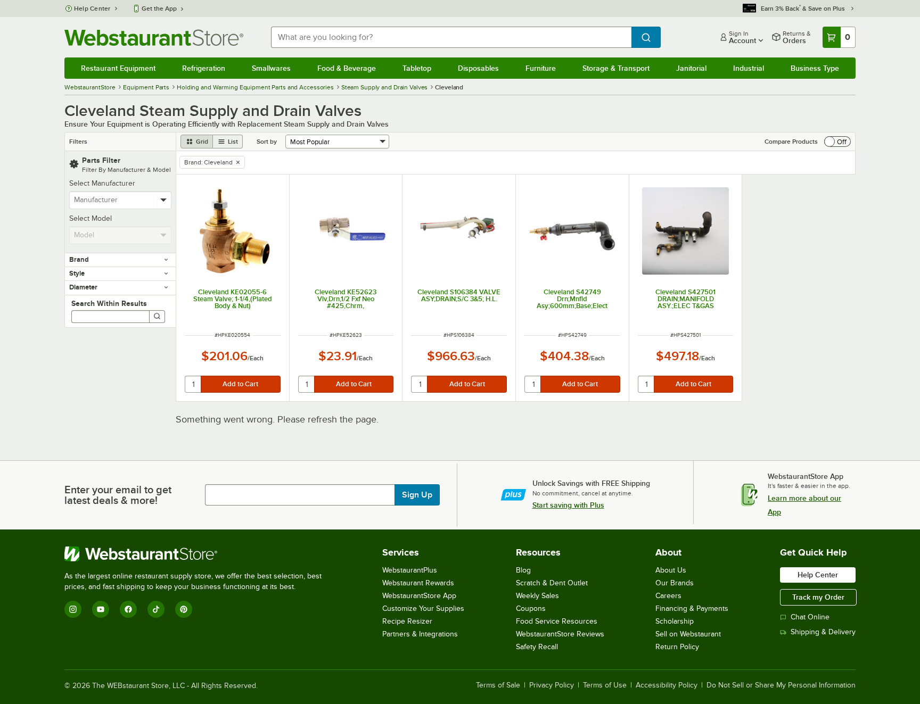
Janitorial (691, 68)
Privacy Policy (551, 685)
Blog (523, 570)
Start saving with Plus (568, 505)
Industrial (748, 68)
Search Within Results (109, 303)
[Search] (157, 316)
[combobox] (451, 37)
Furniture (540, 68)
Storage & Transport (616, 68)
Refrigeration (203, 68)
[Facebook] (128, 609)
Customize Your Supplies (423, 608)
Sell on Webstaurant (688, 634)
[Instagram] (72, 609)
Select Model (90, 218)
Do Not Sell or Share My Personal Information (781, 685)
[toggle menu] (163, 200)
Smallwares (271, 68)
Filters (78, 141)
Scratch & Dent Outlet (552, 583)
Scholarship (674, 621)
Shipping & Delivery (823, 632)
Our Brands (674, 583)
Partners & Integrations (420, 634)
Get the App (159, 8)
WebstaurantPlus (409, 570)
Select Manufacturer (102, 183)
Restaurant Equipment (118, 68)
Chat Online (810, 617)
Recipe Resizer (407, 621)
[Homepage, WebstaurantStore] (153, 37)
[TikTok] (156, 609)
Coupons (531, 608)
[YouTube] (100, 609)
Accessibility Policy (666, 685)
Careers (668, 596)
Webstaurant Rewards (418, 583)
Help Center (92, 8)
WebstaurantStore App (419, 596)
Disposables (478, 68)
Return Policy (677, 647)
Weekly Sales (537, 596)
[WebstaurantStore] (197, 553)
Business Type (815, 68)
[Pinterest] (183, 609)
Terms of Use (605, 685)
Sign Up (417, 495)
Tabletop (416, 68)
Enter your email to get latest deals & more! (117, 495)
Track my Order (818, 597)
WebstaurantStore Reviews (560, 634)
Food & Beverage (346, 68)
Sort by (267, 141)
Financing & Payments (691, 608)
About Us (670, 570)
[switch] (837, 141)
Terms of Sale (498, 685)
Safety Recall (537, 647)
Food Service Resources (556, 621)
